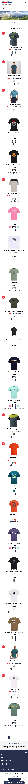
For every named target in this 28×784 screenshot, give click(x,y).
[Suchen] (16, 2)
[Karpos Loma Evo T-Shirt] (14, 67)
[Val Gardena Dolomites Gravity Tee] (14, 156)
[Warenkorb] (22, 2)
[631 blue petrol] (12, 463)
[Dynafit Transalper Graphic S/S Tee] (14, 39)
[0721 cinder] (12, 52)
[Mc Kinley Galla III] (14, 506)
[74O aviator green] (15, 198)
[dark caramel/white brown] (12, 637)
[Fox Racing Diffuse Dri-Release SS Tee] (14, 303)
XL (17, 55)
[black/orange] (12, 170)
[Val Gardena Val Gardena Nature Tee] (14, 363)
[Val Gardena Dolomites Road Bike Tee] (14, 595)
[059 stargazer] (14, 81)
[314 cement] (12, 198)
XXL (16, 83)
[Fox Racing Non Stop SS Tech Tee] (14, 563)
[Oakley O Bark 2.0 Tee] (14, 681)
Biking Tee (14, 133)
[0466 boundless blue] (14, 109)
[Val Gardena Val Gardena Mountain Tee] (14, 214)
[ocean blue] (14, 491)
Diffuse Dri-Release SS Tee (14, 311)
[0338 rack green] (14, 666)
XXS (5, 229)
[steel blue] (12, 141)
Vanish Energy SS (14, 661)
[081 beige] (12, 520)
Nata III (14, 282)
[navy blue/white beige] (15, 637)
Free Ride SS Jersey (14, 193)
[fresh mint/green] (18, 227)
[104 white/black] (14, 694)
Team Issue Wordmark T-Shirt (14, 250)
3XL (19, 83)
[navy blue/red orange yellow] (12, 377)
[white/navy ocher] (14, 609)
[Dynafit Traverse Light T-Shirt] (14, 420)
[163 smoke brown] (12, 288)
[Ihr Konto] (19, 2)
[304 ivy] (14, 316)
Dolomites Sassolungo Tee (14, 632)
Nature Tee (14, 372)
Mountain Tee (14, 222)
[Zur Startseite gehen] (6, 3)
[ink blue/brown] (15, 170)
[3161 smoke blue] (15, 52)
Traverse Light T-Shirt (14, 429)
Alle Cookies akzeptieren (14, 782)
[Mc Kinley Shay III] (14, 449)
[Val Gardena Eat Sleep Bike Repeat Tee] (14, 477)
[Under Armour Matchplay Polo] (14, 96)
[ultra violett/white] (15, 227)
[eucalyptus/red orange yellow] (15, 377)
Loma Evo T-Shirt (14, 76)
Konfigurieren (14, 779)
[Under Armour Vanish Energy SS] (14, 652)
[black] (15, 141)
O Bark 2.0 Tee (14, 689)
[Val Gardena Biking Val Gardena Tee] (14, 124)
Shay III (13, 457)
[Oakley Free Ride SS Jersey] (14, 185)
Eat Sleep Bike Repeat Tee (14, 486)
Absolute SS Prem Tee (14, 340)
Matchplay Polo (14, 104)
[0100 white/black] (14, 259)
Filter (15, 22)
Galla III (14, 514)
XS (8, 144)
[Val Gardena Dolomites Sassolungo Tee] (14, 624)
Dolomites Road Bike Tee (14, 604)
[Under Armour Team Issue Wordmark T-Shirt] (14, 242)
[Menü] (25, 2)
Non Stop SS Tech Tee (14, 572)
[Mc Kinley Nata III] (14, 274)
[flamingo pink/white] (10, 227)
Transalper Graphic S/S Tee (14, 47)
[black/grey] (12, 227)
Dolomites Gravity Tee (14, 165)
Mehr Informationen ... (14, 776)
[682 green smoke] (15, 288)
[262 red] (15, 463)
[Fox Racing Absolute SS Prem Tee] (14, 331)
